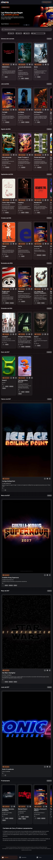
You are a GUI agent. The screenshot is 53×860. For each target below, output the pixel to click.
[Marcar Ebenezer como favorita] (29, 289)
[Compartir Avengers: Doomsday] (27, 334)
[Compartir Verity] (27, 244)
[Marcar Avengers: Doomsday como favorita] (29, 334)
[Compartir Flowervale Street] (43, 155)
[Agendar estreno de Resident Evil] (48, 200)
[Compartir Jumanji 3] (11, 334)
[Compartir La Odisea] (27, 110)
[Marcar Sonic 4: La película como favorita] (47, 767)
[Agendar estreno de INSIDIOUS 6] (16, 64)
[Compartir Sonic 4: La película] (45, 767)
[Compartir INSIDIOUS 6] (11, 64)
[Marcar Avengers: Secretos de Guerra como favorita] (14, 807)
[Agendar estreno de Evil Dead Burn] (48, 110)
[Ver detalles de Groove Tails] (40, 232)
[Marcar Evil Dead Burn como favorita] (45, 110)
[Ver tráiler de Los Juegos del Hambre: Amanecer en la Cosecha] (40, 277)
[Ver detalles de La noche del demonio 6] (24, 53)
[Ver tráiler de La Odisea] (24, 98)
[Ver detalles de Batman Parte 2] (24, 795)
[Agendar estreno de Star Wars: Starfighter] (50, 670)
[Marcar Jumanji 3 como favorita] (13, 334)
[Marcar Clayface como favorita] (30, 200)
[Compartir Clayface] (27, 200)
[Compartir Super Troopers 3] (27, 155)
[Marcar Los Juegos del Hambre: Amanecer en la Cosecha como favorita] (45, 289)
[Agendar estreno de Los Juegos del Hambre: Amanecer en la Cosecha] (48, 289)
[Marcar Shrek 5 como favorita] (13, 378)
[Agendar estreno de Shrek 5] (16, 378)
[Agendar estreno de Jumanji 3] (16, 334)
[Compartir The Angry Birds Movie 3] (27, 378)
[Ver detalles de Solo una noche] (8, 143)
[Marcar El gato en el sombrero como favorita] (13, 289)
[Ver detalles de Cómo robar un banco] (8, 188)
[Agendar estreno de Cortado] (16, 110)
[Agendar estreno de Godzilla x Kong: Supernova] (50, 575)
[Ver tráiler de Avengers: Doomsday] (24, 323)
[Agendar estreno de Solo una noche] (16, 155)
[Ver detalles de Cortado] (8, 98)
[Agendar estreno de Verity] (32, 244)
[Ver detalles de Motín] (40, 53)
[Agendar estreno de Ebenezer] (32, 289)
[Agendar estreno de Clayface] (32, 200)
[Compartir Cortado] (11, 110)
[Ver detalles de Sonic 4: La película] (26, 728)
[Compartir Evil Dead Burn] (43, 110)
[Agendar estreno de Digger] (16, 244)
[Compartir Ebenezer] (27, 289)
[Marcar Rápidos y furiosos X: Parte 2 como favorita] (46, 807)
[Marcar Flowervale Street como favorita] (45, 155)
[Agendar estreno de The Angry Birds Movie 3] (32, 378)
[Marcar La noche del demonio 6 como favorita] (30, 64)
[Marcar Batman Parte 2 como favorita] (30, 807)
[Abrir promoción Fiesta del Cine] (26, 15)
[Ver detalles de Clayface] (24, 188)
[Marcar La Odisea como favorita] (29, 110)
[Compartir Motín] (43, 64)
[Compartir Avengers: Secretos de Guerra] (12, 807)
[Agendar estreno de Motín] (48, 64)
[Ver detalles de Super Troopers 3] (24, 143)
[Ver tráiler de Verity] (24, 232)
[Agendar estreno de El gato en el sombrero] (16, 289)
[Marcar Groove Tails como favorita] (46, 244)
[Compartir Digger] (11, 244)
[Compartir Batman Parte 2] (28, 807)
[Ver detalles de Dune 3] (40, 323)
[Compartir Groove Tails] (43, 244)
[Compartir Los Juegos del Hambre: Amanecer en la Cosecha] (43, 289)
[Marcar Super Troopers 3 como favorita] (30, 155)
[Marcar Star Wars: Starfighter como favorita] (47, 670)
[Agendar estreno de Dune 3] (48, 334)
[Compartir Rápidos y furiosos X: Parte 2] (44, 807)
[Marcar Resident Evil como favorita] (45, 200)
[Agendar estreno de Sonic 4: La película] (50, 767)
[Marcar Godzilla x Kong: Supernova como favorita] (47, 575)
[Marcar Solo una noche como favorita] (14, 155)
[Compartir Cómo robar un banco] (11, 200)
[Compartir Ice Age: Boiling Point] (45, 479)
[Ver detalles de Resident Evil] (40, 188)
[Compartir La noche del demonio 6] (27, 64)
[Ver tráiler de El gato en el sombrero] (8, 277)
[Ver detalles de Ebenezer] (24, 277)
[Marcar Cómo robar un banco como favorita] (14, 200)
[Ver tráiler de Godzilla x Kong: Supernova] (26, 536)
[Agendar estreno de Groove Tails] (48, 244)
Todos (11, 33)
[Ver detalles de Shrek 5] (8, 366)
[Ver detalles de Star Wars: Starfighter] (26, 632)
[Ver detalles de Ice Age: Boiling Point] (26, 440)
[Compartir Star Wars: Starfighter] (45, 670)
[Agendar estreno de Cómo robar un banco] (16, 200)
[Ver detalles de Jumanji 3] (8, 323)
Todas (34, 33)
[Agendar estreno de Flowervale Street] (48, 155)
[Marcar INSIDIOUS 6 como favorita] (14, 64)
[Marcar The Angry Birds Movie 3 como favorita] (30, 378)
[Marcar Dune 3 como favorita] (45, 334)
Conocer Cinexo (47, 2)
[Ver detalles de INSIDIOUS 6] (8, 53)
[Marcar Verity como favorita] (29, 244)
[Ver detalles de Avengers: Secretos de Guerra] (8, 795)
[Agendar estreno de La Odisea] (32, 110)
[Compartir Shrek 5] (11, 378)
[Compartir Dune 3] (43, 334)
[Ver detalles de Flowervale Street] (40, 143)
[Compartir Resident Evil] (43, 200)
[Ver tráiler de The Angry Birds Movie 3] (24, 366)
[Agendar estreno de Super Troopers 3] (32, 155)
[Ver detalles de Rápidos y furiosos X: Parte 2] (40, 795)
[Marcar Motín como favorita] (46, 64)
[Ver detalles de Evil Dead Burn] (40, 98)
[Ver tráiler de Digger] (8, 232)
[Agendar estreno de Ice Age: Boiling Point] (50, 479)
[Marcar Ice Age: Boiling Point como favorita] (47, 479)
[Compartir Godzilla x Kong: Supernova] (45, 575)
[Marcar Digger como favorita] (13, 244)
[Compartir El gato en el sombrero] (11, 289)
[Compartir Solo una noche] (11, 155)
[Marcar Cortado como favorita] (13, 110)
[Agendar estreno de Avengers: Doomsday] (32, 334)
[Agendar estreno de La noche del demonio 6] (32, 64)
